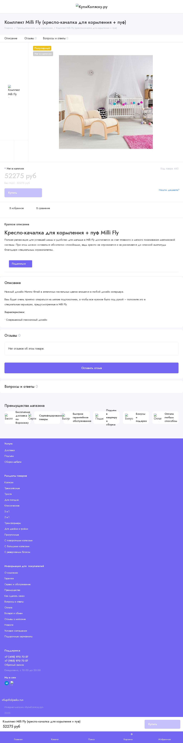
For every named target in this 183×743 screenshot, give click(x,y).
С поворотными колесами (18, 540)
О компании (11, 572)
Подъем (9, 456)
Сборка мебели (12, 462)
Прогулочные (11, 534)
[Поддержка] (176, 6)
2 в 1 (6, 517)
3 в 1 (6, 511)
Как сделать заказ (14, 596)
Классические (11, 505)
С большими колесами (16, 546)
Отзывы (30, 38)
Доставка (9, 450)
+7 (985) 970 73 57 (16, 661)
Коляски (8, 482)
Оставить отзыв (91, 368)
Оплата (8, 607)
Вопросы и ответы (55, 38)
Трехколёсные (12, 488)
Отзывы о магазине (15, 619)
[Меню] (6, 6)
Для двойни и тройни (16, 529)
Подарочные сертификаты (18, 636)
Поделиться (19, 263)
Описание (10, 38)
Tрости (8, 494)
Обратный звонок (14, 665)
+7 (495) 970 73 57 (16, 657)
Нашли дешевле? (169, 190)
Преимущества (12, 590)
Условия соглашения (15, 630)
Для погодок (11, 500)
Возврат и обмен (13, 613)
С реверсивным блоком (17, 552)
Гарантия (9, 578)
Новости (8, 625)
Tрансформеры (12, 523)
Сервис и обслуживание (17, 584)
